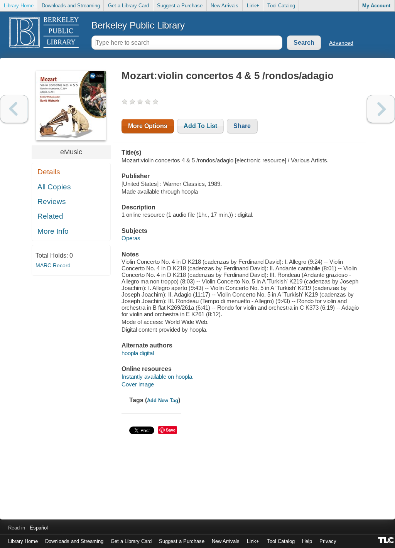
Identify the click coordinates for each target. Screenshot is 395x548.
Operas (131, 238)
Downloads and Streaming (71, 5)
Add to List (200, 126)
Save (171, 430)
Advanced (341, 43)
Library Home (19, 5)
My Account (376, 5)
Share (242, 126)
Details (48, 172)
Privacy (327, 541)
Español (39, 528)
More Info (53, 231)
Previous (14, 109)
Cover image (138, 384)
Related (50, 216)
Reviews (51, 201)
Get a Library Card (128, 5)
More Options (147, 126)
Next (381, 109)
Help (307, 541)
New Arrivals (224, 5)
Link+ (253, 5)
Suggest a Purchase (180, 5)
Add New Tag (162, 400)
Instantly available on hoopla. (158, 376)
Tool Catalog (281, 5)
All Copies (54, 187)
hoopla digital (138, 353)
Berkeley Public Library (138, 25)
